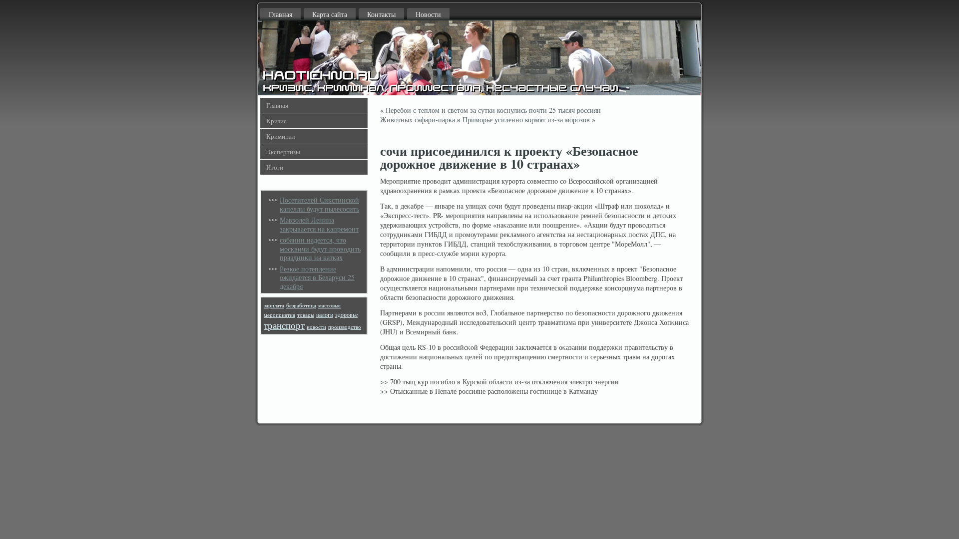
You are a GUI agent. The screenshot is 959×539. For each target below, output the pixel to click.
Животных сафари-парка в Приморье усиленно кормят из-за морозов (485, 119)
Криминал (280, 136)
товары (305, 314)
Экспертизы (283, 151)
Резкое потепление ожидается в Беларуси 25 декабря (317, 277)
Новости (428, 14)
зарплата (274, 305)
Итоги (274, 167)
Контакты (381, 14)
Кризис (276, 120)
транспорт (284, 325)
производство (344, 326)
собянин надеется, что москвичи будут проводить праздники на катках (320, 248)
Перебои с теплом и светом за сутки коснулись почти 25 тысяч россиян (493, 110)
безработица (301, 305)
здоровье (346, 314)
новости (316, 326)
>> (384, 381)
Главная (280, 14)
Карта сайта (329, 14)
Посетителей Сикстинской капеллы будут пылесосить (319, 204)
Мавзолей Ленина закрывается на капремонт (319, 224)
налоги (324, 314)
